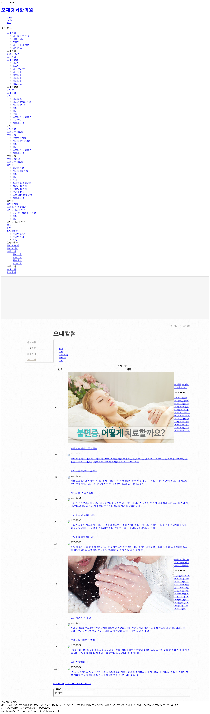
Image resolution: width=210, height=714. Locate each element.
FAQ (15, 239)
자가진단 (17, 180)
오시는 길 (17, 48)
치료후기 (17, 260)
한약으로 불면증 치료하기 (84, 470)
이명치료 (17, 99)
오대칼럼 (17, 263)
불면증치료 (18, 168)
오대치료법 (12, 60)
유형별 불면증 (20, 189)
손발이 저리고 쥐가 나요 (83, 537)
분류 (15, 114)
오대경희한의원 (17, 9)
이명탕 (16, 63)
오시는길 (11, 57)
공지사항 (17, 254)
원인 (15, 111)
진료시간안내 (14, 54)
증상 (15, 108)
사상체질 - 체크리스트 (82, 493)
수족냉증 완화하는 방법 (83, 640)
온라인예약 (18, 237)
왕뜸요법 (17, 75)
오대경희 (11, 33)
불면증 (10, 165)
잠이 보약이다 (78, 662)
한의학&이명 (19, 105)
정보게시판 (18, 123)
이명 (9, 96)
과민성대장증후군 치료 (24, 213)
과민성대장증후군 (16, 210)
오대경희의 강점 (21, 45)
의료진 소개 (19, 39)
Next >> (87, 683)
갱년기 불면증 (20, 186)
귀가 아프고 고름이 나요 (83, 515)
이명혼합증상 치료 (22, 102)
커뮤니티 (11, 251)
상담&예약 (12, 231)
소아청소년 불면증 (22, 183)
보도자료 (17, 257)
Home (9, 17)
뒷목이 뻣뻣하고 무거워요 (84, 448)
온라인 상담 (19, 234)
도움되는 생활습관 (22, 117)
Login (9, 20)
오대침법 (17, 72)
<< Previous (58, 683)
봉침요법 (17, 81)
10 (81, 683)
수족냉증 (11, 135)
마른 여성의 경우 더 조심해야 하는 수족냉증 (181, 562)
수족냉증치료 (19, 138)
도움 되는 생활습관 (22, 195)
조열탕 (16, 66)
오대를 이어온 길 (21, 36)
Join (9, 22)
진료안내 (17, 42)
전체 (61, 348)
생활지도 (17, 84)
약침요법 (17, 78)
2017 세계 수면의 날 (81, 618)
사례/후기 (17, 120)
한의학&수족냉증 (21, 141)
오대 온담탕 (19, 69)
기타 (61, 360)
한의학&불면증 (20, 171)
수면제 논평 (19, 192)
